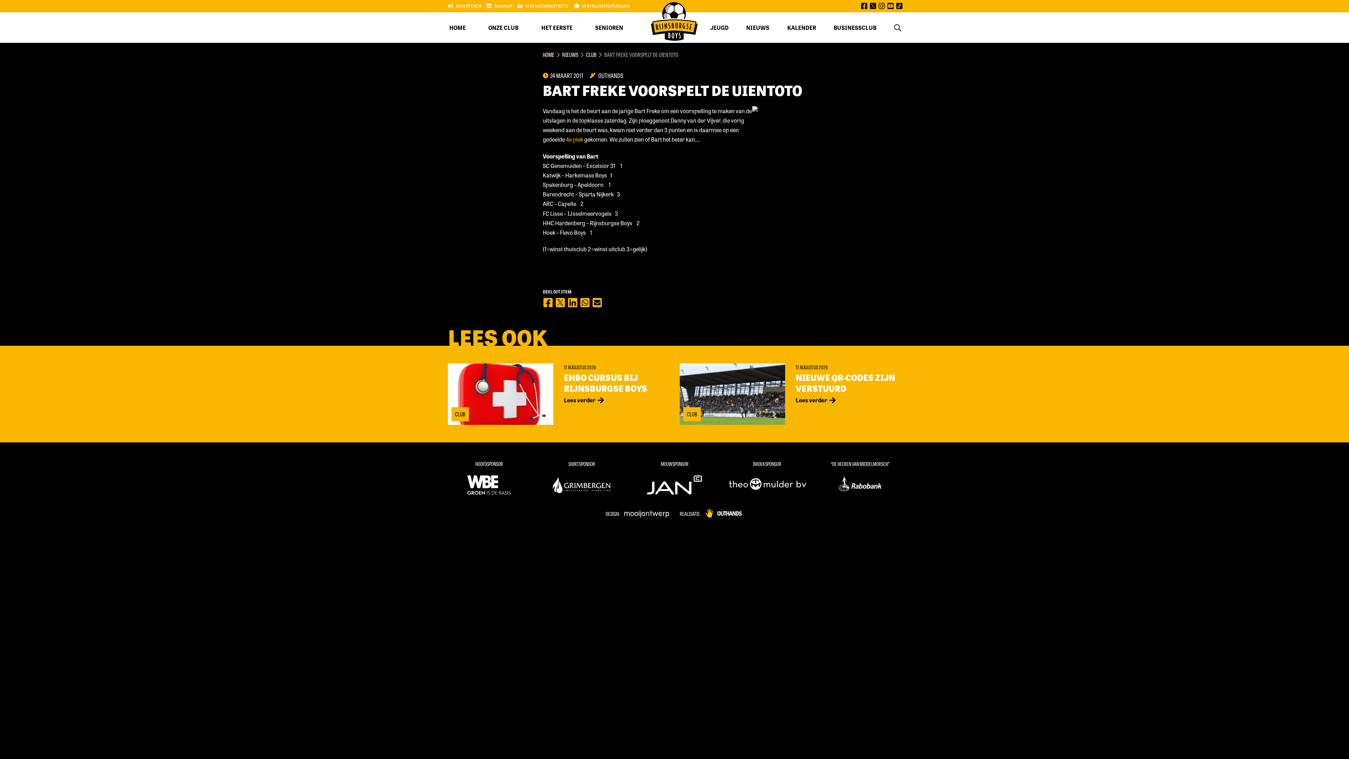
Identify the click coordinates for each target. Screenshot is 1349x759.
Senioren (609, 28)
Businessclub (855, 28)
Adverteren (468, 6)
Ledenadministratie (547, 6)
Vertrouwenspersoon (606, 6)
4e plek (574, 139)
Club (591, 55)
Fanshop (503, 6)
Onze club (503, 28)
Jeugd (719, 28)
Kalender (801, 28)
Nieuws (757, 28)
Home (457, 28)
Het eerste (557, 28)
